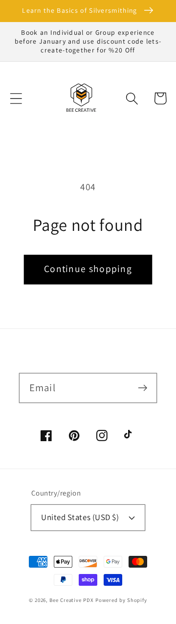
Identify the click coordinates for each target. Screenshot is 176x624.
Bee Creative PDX (71, 600)
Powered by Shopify (121, 600)
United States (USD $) (80, 517)
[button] (16, 98)
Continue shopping (88, 268)
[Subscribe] (142, 387)
